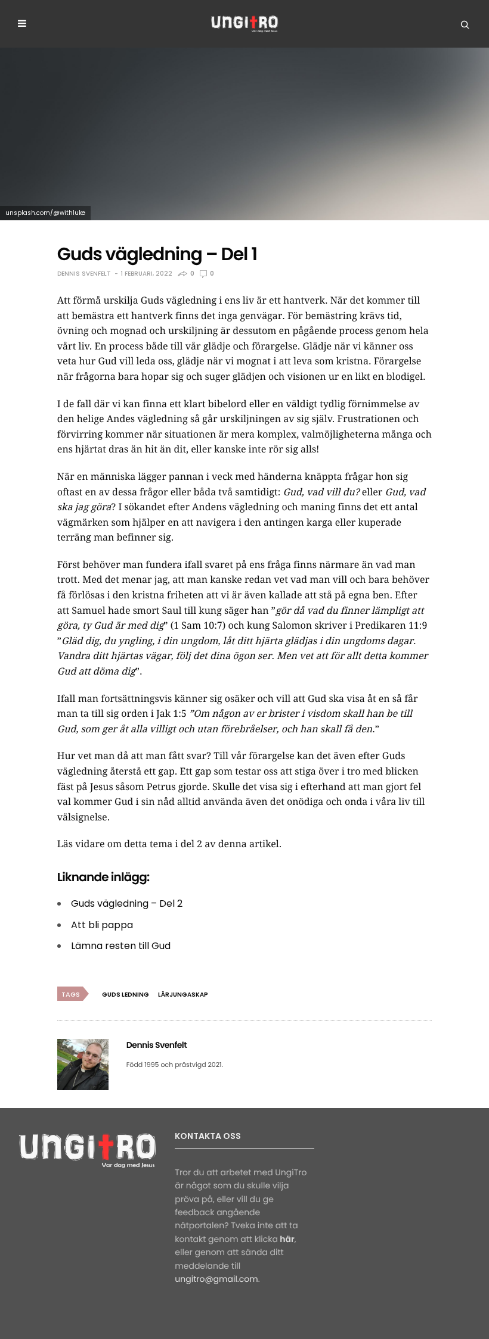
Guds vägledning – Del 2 (126, 903)
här (287, 1239)
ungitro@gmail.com (216, 1279)
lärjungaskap (183, 994)
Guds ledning (125, 994)
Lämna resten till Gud (121, 946)
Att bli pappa (102, 925)
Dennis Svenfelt (84, 273)
